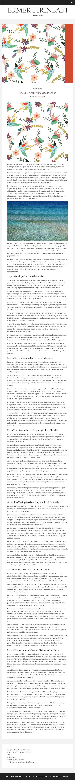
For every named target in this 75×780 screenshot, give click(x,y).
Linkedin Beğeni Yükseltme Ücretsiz (19, 752)
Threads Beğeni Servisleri (15, 760)
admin (43, 96)
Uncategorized (37, 89)
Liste (8, 755)
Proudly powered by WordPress (59, 776)
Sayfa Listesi (11, 757)
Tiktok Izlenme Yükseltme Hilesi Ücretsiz (20, 762)
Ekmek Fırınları (38, 11)
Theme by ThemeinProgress (37, 776)
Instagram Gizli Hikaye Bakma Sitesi (19, 750)
